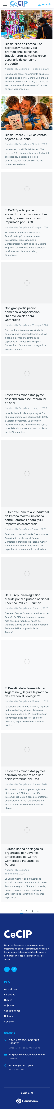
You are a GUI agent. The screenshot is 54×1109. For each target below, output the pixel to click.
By (22, 68)
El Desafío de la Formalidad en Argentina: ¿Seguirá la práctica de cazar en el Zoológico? (26, 692)
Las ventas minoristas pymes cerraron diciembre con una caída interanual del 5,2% (25, 775)
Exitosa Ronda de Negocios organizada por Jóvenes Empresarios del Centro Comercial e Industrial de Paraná (24, 856)
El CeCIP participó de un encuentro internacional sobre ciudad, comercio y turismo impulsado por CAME (26, 216)
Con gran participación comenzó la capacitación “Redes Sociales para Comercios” (22, 314)
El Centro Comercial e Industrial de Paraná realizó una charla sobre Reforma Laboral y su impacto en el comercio (27, 518)
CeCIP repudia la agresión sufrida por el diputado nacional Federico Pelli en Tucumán (27, 599)
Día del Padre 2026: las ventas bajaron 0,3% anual (26, 137)
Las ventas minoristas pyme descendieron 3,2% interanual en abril (25, 399)
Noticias (9, 68)
